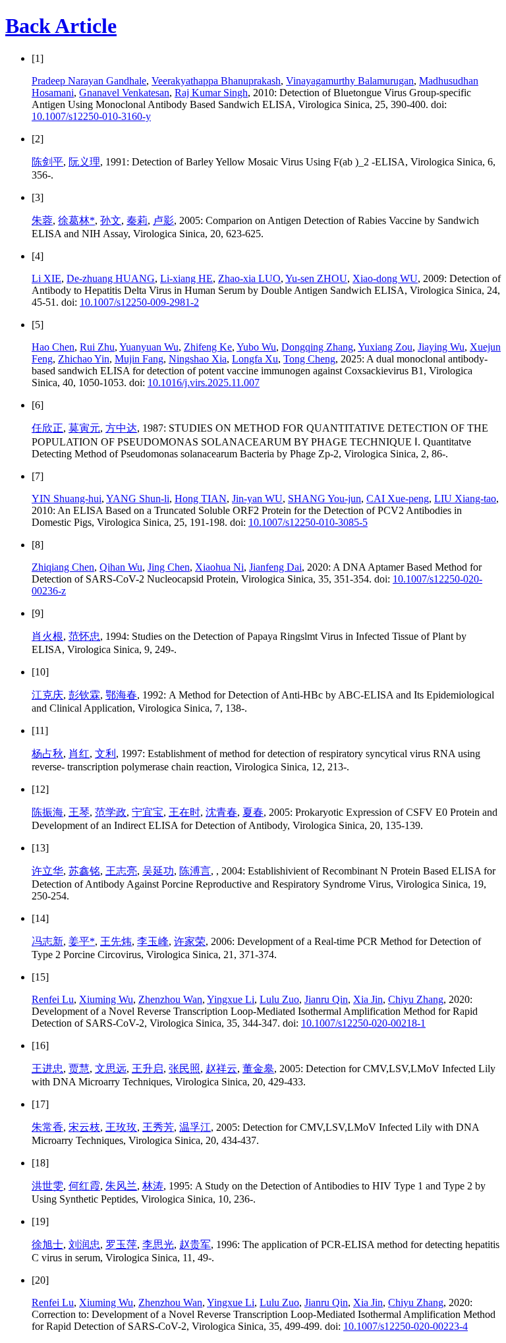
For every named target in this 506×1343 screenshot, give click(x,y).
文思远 (110, 1068)
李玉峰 (153, 941)
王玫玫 (121, 1127)
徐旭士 (47, 1244)
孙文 (110, 220)
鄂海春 (121, 694)
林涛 (152, 1185)
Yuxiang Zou (385, 347)
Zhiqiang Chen (63, 567)
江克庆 (47, 694)
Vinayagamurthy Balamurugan (350, 80)
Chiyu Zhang (415, 999)
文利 (105, 753)
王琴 (79, 812)
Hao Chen (53, 347)
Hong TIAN (201, 498)
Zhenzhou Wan (170, 999)
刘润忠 (84, 1244)
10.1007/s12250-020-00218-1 (363, 1023)
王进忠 (47, 1068)
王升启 (147, 1068)
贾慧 (79, 1068)
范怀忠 (84, 636)
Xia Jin (368, 999)
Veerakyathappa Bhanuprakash (216, 80)
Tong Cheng (309, 358)
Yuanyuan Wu (149, 347)
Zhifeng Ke (208, 347)
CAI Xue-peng (397, 498)
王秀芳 (158, 1127)
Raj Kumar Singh (211, 92)
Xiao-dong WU (385, 278)
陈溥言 (195, 870)
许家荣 (190, 941)
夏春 (253, 812)
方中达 (121, 428)
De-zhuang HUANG (111, 278)
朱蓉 (42, 220)
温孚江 (195, 1127)
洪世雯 (47, 1185)
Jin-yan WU (257, 498)
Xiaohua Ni (219, 567)
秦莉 (137, 220)
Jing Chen (169, 567)
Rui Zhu (97, 347)
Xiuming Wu (106, 999)
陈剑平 (47, 161)
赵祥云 (221, 1068)
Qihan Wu (120, 567)
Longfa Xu (255, 358)
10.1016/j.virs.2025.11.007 (204, 382)
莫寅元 (84, 428)
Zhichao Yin (83, 358)
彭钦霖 (84, 694)
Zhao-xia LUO (249, 278)
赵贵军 (195, 1244)
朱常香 (47, 1127)
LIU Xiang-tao (465, 498)
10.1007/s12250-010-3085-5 (308, 522)
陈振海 (47, 812)
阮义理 (84, 161)
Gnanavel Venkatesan (124, 92)
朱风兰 (121, 1185)
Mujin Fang (139, 358)
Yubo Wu (256, 347)
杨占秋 (47, 753)
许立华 (47, 870)
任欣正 (47, 428)
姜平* (82, 941)
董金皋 (258, 1068)
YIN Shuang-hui (66, 498)
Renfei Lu (53, 999)
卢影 (163, 220)
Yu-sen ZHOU (316, 278)
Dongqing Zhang (317, 347)
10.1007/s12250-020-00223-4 (405, 1326)
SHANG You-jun (324, 498)
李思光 (158, 1244)
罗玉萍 (121, 1244)
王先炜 (116, 941)
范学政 (110, 812)
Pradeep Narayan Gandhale (89, 80)
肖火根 (47, 636)
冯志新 (47, 941)
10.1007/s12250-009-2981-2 (139, 302)
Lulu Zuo (279, 999)
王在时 (184, 812)
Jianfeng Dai (275, 567)
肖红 (79, 753)
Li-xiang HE (186, 278)
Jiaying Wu (441, 347)
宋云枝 (84, 1127)
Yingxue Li (230, 999)
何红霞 (84, 1185)
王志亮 (121, 870)
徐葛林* (76, 220)
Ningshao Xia (198, 358)
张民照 (184, 1068)
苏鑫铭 (84, 870)
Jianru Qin (326, 999)
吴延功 (158, 870)
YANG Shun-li (137, 498)
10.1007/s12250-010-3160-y (91, 116)
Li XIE (46, 278)
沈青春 (221, 812)
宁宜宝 (147, 812)
